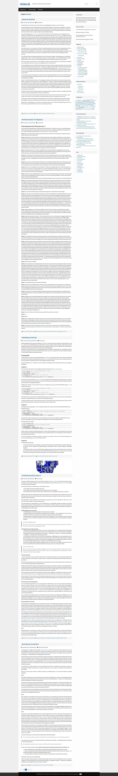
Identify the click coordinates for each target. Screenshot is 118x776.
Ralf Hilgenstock (80, 167)
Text (87, 107)
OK (80, 774)
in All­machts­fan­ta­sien (45, 649)
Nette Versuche (81, 51)
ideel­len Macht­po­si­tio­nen (49, 661)
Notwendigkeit (50, 765)
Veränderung (86, 109)
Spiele (78, 65)
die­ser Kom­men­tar (35, 34)
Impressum (80, 87)
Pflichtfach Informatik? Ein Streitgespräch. (32, 119)
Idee (41, 331)
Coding (43, 113)
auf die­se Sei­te (39, 379)
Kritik (94, 103)
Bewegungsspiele (81, 67)
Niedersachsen (85, 106)
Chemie (92, 100)
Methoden (25, 456)
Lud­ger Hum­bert (54, 481)
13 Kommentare (39, 478)
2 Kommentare (40, 122)
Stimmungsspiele (81, 74)
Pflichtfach (55, 331)
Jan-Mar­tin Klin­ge (50, 131)
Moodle (78, 63)
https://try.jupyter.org (56, 369)
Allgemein (25, 113)
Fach (46, 638)
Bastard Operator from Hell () (30, 644)
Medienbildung (50, 331)
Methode (90, 104)
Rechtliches (40, 9)
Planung (89, 106)
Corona (95, 100)
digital (90, 101)
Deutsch (86, 101)
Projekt (77, 107)
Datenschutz (80, 86)
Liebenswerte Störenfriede (28, 19)
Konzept (91, 103)
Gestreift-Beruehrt (81, 159)
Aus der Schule (30, 113)
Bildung (36, 113)
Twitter (90, 107)
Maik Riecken (31, 22)
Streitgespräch (60, 331)
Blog (88, 100)
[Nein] (116, 774)
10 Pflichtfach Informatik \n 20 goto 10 (31, 475)
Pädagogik (29, 456)
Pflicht (61, 638)
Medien (86, 104)
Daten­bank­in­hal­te (48, 357)
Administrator (32, 765)
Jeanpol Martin (80, 163)
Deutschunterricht (81, 53)
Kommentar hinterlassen (43, 647)
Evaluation (86, 102)
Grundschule (47, 113)
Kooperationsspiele (82, 73)
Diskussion (38, 331)
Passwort (53, 456)
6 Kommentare (42, 340)
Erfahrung (82, 102)
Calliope (40, 113)
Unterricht (78, 109)
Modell (93, 104)
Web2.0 (90, 109)
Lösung (84, 104)
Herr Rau (79, 162)
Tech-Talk (33, 456)
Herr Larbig (79, 160)
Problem (64, 638)
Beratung (81, 100)
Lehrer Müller (80, 164)
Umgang (93, 107)
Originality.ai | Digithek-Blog (83, 123)
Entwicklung (77, 102)
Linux (78, 60)
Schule (81, 107)
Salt (56, 456)
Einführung (43, 638)
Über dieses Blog (32, 9)
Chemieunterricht (80, 49)
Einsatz (93, 101)
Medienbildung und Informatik (29, 337)
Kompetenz (58, 638)
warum (65, 331)
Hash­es (46, 359)
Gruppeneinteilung (82, 70)
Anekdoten (80, 55)
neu (80, 106)
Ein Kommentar (40, 22)
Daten (76, 101)
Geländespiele (81, 69)
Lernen (79, 104)
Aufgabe (78, 100)
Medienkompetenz (47, 456)
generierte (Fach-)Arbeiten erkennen (85, 138)
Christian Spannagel (81, 156)
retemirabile (79, 126)
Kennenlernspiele (81, 71)
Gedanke (49, 638)
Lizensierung (80, 89)
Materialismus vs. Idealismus (89, 116)
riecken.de (25, 4)
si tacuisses (79, 169)
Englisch (79, 57)
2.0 (76, 100)
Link (81, 104)
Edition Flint (79, 157)
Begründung (38, 765)
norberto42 (79, 166)
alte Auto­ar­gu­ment (59, 35)
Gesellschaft (31, 331)
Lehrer (76, 104)
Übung (93, 109)
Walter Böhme (80, 171)
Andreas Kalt (80, 155)
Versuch (83, 109)
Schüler (85, 107)
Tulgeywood (79, 170)
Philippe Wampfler (81, 121)
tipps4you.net (23, 9)
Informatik (53, 113)
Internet (82, 103)
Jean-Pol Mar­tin (65, 482)
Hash (38, 456)
